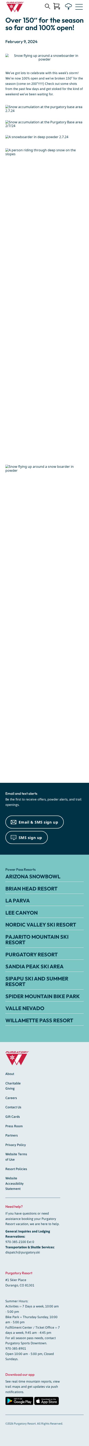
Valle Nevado (24, 1008)
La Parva (17, 900)
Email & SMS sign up (38, 822)
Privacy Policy (15, 1145)
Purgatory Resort (31, 954)
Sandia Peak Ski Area (34, 966)
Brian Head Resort (31, 888)
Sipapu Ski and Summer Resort (36, 981)
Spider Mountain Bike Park (42, 996)
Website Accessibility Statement (14, 1183)
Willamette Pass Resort (39, 1020)
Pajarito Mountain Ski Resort (37, 940)
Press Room (14, 1126)
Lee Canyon (21, 912)
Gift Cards (12, 1116)
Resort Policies (16, 1169)
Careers (11, 1098)
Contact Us (13, 1107)
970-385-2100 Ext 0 (19, 1242)
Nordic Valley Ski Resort (40, 924)
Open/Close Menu (79, 8)
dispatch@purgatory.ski (22, 1252)
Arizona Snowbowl (32, 876)
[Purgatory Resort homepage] (15, 7)
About (9, 1074)
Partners (11, 1135)
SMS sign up (30, 837)
